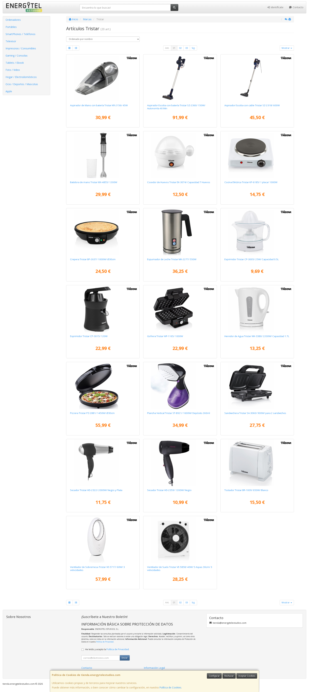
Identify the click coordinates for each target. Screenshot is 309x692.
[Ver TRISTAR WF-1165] (180, 309)
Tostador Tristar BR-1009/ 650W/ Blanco (246, 490)
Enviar (125, 657)
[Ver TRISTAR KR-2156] (103, 78)
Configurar (214, 675)
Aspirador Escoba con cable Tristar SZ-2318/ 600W (252, 105)
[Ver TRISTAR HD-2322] (103, 463)
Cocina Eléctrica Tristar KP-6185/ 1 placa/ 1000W (250, 182)
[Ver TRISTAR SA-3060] (257, 386)
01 (174, 48)
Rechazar (229, 675)
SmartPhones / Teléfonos (20, 34)
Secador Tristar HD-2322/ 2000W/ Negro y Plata (96, 490)
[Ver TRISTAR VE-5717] (103, 540)
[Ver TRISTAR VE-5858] (180, 540)
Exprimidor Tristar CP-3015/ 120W (88, 336)
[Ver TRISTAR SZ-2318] (257, 78)
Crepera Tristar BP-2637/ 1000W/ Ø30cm (93, 259)
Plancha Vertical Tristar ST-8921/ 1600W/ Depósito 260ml (178, 413)
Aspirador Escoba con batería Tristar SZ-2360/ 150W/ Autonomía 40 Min (176, 107)
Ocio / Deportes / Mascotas (22, 84)
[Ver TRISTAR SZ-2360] (180, 78)
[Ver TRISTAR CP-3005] (257, 232)
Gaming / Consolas (17, 55)
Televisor (11, 41)
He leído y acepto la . (107, 649)
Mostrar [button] (286, 48)
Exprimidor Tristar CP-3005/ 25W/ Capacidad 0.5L (251, 259)
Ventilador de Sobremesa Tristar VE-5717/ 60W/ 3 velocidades (97, 568)
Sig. (193, 48)
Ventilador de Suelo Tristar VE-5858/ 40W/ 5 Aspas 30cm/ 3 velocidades (179, 568)
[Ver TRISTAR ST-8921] (180, 386)
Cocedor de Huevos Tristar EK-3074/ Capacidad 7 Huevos (178, 182)
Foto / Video (13, 70)
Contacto (297, 7)
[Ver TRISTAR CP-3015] (103, 309)
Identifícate (276, 7)
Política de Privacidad (105, 642)
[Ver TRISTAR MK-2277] (180, 232)
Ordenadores (13, 19)
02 (180, 48)
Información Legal (154, 667)
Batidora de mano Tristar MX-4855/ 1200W (93, 182)
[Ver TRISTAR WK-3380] (257, 309)
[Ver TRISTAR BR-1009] (257, 463)
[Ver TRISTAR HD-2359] (180, 463)
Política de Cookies (170, 687)
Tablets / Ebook (15, 62)
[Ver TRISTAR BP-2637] (103, 232)
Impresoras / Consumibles (21, 48)
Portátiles (11, 27)
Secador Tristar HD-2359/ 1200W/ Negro (169, 490)
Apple (9, 91)
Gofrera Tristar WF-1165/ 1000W (165, 336)
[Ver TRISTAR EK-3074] (180, 155)
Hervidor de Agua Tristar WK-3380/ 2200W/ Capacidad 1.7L (256, 336)
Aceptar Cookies (246, 675)
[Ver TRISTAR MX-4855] (103, 155)
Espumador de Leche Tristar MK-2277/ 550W (171, 259)
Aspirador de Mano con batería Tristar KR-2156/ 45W (99, 105)
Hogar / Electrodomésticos (21, 77)
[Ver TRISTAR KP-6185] (257, 155)
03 (186, 48)
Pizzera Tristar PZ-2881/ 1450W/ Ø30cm (92, 413)
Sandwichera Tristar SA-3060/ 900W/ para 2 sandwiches (255, 413)
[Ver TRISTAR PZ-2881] (103, 386)
